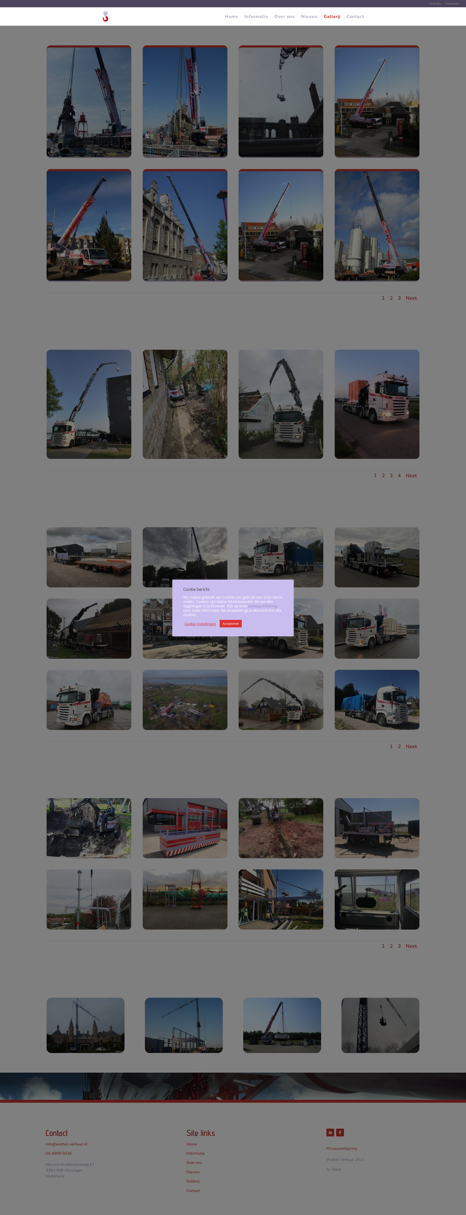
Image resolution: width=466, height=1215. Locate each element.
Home (231, 17)
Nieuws (309, 17)
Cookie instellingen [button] (200, 624)
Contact (355, 17)
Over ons (285, 17)
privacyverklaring (262, 605)
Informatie (256, 17)
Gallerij (332, 17)
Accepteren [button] (231, 623)
